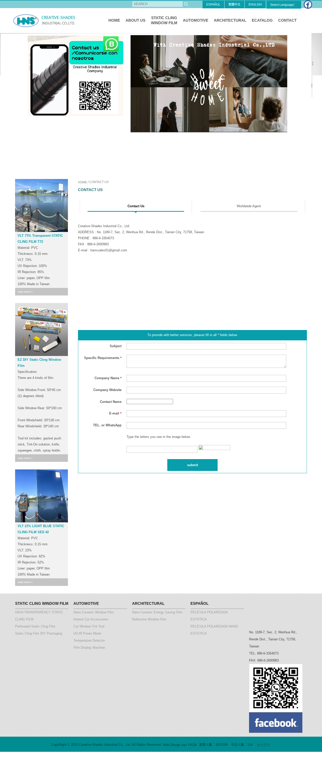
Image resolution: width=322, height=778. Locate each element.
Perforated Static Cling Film (35, 626)
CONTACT (287, 20)
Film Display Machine (89, 647)
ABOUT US (135, 20)
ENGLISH (255, 4)
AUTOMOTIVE (195, 20)
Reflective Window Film (149, 619)
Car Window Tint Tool (88, 626)
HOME (114, 20)
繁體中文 (234, 4)
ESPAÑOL (213, 4)
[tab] (136, 206)
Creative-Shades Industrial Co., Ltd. (45, 20)
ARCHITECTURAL (230, 20)
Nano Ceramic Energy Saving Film (157, 612)
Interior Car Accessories (90, 619)
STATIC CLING (164, 20)
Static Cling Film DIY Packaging (38, 633)
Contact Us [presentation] (136, 206)
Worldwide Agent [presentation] (249, 206)
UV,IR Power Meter (87, 633)
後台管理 (263, 745)
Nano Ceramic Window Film (93, 612)
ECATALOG (262, 20)
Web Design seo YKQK (180, 745)
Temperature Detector (89, 640)
